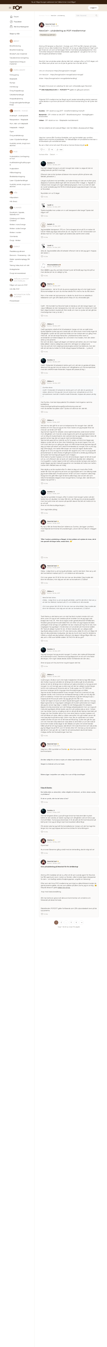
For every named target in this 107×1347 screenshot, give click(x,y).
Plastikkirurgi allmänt (47, 35)
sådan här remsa (64, 888)
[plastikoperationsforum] (16, 7)
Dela (61, 149)
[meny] (10, 7)
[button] (66, 922)
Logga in (93, 8)
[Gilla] (41, 149)
